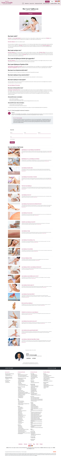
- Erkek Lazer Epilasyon (46, 378)
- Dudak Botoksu (20, 418)
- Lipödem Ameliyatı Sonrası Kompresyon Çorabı (36, 423)
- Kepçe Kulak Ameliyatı (33, 376)
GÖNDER (12, 142)
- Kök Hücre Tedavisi (20, 428)
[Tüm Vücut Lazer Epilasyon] (14, 189)
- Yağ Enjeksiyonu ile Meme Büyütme (35, 434)
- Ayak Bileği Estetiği (33, 390)
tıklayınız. (36, 455)
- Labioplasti (32, 440)
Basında (47, 1)
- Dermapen (19, 389)
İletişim (52, 1)
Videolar (25, 444)
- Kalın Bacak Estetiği (33, 388)
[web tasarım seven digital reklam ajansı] (54, 451)
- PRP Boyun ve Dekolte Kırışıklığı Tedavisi (23, 403)
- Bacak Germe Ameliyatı (33, 393)
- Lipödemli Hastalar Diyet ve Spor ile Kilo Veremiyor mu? (36, 420)
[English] (57, 1)
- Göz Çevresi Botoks (21, 420)
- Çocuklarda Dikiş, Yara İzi (34, 377)
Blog (59, 3)
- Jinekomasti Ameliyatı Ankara (34, 382)
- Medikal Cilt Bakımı (46, 386)
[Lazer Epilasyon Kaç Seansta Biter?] (14, 297)
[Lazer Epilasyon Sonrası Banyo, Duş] (14, 243)
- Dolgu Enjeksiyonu (20, 396)
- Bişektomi (32, 379)
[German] (59, 1)
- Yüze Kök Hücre (20, 427)
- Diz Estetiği (32, 392)
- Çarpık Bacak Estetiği (33, 391)
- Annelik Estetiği (32, 437)
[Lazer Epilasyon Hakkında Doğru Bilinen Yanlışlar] (14, 342)
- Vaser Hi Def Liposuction (8, 375)
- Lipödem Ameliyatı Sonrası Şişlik (35, 418)
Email (25, 132)
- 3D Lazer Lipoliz (7, 382)
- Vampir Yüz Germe (20, 404)
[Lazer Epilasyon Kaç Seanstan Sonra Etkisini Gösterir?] (14, 207)
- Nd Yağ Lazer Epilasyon (46, 379)
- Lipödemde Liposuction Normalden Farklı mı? (36, 411)
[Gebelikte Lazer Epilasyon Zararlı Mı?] (14, 225)
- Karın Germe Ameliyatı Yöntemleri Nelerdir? (36, 399)
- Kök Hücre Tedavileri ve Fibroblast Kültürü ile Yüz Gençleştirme (24, 433)
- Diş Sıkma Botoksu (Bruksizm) (22, 410)
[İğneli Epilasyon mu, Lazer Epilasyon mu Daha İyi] (14, 162)
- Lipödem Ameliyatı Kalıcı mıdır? (34, 417)
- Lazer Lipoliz (7, 381)
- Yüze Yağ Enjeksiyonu (33, 374)
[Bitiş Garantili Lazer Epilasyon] (14, 306)
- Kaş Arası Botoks (20, 419)
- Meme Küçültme (32, 432)
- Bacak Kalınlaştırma (33, 389)
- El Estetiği (19, 382)
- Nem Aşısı (19, 387)
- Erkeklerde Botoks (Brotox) (22, 415)
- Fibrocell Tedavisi (20, 390)
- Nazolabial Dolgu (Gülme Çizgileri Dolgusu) (24, 393)
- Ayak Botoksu (20, 411)
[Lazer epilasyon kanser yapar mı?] (14, 288)
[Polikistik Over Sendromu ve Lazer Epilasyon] (14, 315)
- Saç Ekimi (44, 383)
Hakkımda (27, 3)
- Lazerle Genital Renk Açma (22, 384)
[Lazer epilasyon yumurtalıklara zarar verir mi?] (14, 279)
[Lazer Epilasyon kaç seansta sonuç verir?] (14, 324)
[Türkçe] (56, 1)
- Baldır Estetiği (32, 387)
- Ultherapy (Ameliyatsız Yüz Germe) (23, 392)
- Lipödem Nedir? (32, 404)
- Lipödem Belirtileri (33, 405)
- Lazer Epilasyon (45, 374)
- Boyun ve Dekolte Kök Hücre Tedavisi (23, 429)
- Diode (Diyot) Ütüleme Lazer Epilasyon (48, 377)
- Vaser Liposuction (8, 374)
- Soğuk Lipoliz (20, 383)
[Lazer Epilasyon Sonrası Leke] (14, 216)
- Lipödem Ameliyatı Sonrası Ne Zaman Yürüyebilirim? (35, 426)
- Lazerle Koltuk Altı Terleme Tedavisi (23, 385)
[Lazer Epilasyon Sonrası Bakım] (14, 252)
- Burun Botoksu (20, 413)
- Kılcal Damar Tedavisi (21, 381)
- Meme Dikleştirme (33, 435)
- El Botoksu (19, 409)
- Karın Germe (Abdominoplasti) (34, 397)
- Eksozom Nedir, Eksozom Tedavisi (23, 374)
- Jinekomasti (32, 381)
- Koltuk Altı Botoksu (21, 422)
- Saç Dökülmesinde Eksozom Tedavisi (23, 376)
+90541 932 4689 (9, 368)
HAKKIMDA (29, 358)
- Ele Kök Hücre (20, 425)
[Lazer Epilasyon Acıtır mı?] (14, 198)
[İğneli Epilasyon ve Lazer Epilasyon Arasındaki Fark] (14, 153)
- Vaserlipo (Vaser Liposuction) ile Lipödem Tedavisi (36, 409)
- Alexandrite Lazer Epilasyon (47, 375)
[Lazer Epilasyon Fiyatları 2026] (14, 171)
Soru (11, 136)
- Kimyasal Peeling (20, 395)
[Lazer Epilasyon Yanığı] (14, 234)
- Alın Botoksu (20, 421)
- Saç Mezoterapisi (45, 384)
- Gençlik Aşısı (20, 388)
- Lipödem (31, 403)
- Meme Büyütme (32, 433)
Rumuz (11, 132)
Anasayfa (27, 10)
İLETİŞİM (34, 358)
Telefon (39, 132)
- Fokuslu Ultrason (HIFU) (21, 391)
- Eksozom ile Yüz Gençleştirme (22, 375)
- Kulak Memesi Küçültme (33, 375)
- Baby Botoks (20, 412)
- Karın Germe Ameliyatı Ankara (34, 398)
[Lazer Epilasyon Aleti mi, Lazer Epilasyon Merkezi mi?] (14, 270)
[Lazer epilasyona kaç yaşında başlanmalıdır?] (14, 333)
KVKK (37, 444)
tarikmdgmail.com (30, 448)
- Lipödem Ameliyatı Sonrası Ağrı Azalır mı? (36, 419)
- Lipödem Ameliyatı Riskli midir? (34, 414)
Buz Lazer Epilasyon (32, 10)
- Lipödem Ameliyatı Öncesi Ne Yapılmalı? (36, 415)
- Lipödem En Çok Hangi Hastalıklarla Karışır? (36, 427)
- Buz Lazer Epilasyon (46, 376)
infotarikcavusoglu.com (47, 447)
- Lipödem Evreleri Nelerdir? (34, 406)
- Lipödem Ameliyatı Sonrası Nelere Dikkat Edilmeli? (36, 422)
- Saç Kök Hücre (20, 426)
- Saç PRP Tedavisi (20, 402)
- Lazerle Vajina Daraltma (21, 380)
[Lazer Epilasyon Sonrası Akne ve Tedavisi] (14, 180)
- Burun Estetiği (32, 378)
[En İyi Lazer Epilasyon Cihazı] (14, 261)
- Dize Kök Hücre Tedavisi (21, 430)
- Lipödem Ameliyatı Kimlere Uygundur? (35, 416)
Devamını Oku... (35, 197)
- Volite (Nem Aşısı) (20, 397)
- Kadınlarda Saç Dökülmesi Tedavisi (48, 385)
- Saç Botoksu (20, 423)
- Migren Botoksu (20, 414)
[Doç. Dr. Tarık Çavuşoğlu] (7, 2)
